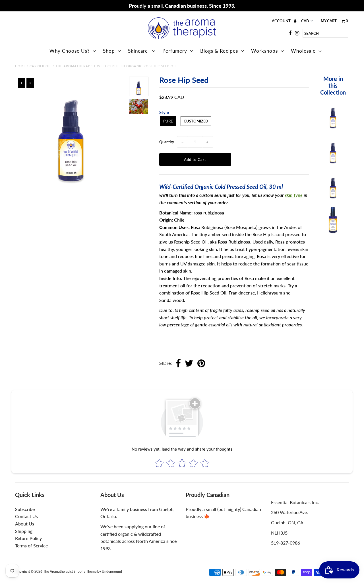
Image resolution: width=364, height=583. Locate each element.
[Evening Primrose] (333, 162)
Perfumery (174, 51)
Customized (196, 121)
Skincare (138, 51)
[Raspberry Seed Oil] (333, 127)
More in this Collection (333, 85)
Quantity (166, 142)
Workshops (264, 51)
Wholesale (303, 51)
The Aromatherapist (58, 571)
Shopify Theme (85, 571)
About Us (24, 523)
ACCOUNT (281, 21)
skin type (294, 195)
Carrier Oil (40, 66)
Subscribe (25, 509)
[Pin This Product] (201, 364)
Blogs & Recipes (219, 51)
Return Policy (28, 538)
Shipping (23, 531)
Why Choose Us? (69, 51)
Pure (168, 121)
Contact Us (26, 516)
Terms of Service (31, 545)
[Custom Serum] (333, 197)
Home (20, 66)
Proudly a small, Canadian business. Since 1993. (182, 6)
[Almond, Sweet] (333, 232)
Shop (109, 51)
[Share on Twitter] (189, 364)
